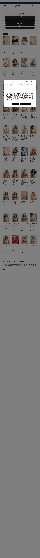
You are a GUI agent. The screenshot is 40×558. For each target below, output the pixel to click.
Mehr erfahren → (16, 103)
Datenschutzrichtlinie (17, 100)
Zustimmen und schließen (25, 103)
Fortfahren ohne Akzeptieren (30, 81)
